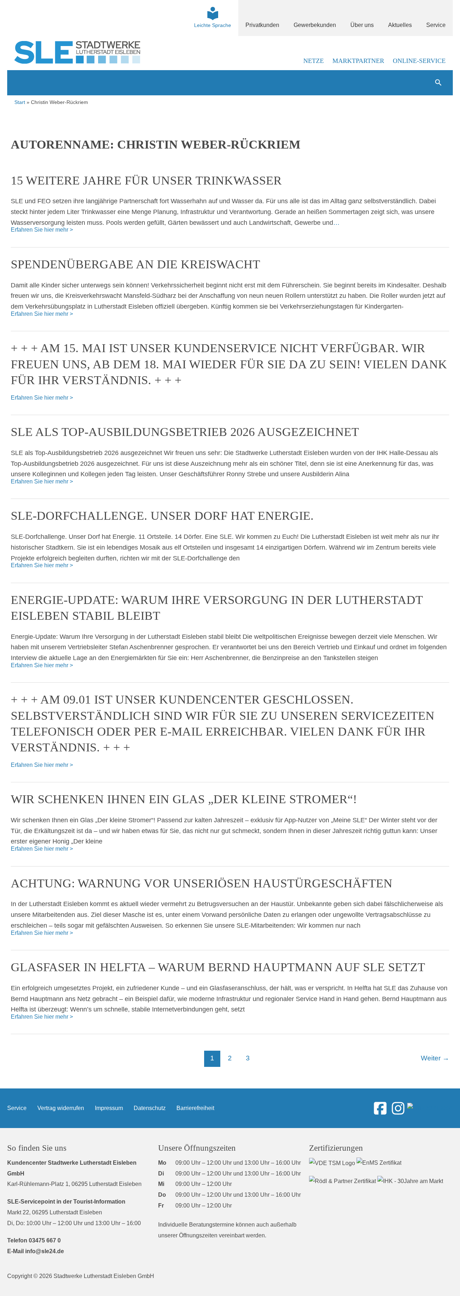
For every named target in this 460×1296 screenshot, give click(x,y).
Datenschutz (150, 1108)
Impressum (109, 1108)
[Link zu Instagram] (398, 1107)
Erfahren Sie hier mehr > (42, 229)
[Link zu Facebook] (380, 1107)
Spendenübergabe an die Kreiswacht (135, 264)
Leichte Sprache (212, 25)
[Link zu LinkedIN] (430, 1107)
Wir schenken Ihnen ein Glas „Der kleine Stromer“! (184, 799)
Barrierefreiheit (195, 1108)
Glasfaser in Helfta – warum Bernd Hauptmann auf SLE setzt (218, 967)
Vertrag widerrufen (60, 1108)
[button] (438, 82)
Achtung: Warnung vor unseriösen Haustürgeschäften (201, 883)
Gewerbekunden (315, 25)
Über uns (362, 25)
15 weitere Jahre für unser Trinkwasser (146, 180)
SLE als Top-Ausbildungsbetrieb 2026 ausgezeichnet (185, 431)
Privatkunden (262, 25)
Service (436, 25)
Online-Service (419, 60)
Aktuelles (400, 25)
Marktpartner (358, 60)
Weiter (435, 1058)
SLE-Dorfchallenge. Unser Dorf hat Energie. (162, 515)
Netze (313, 60)
